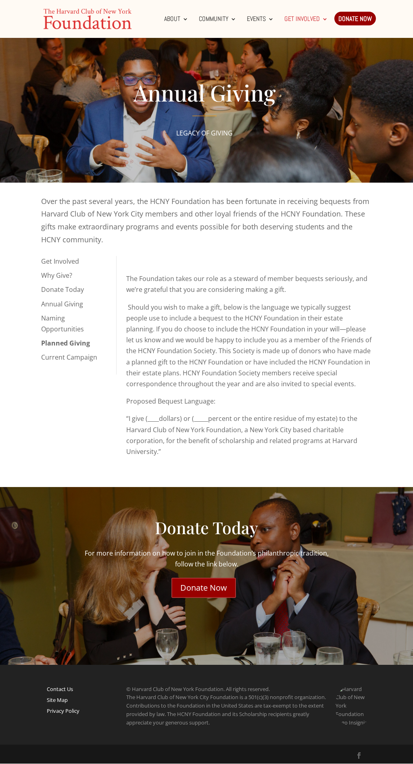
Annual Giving (62, 304)
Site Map (57, 700)
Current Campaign (69, 357)
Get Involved (302, 19)
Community (213, 19)
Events (256, 19)
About (172, 19)
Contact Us (60, 689)
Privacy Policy (63, 710)
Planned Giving (65, 343)
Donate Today (62, 289)
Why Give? (56, 275)
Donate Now (355, 19)
